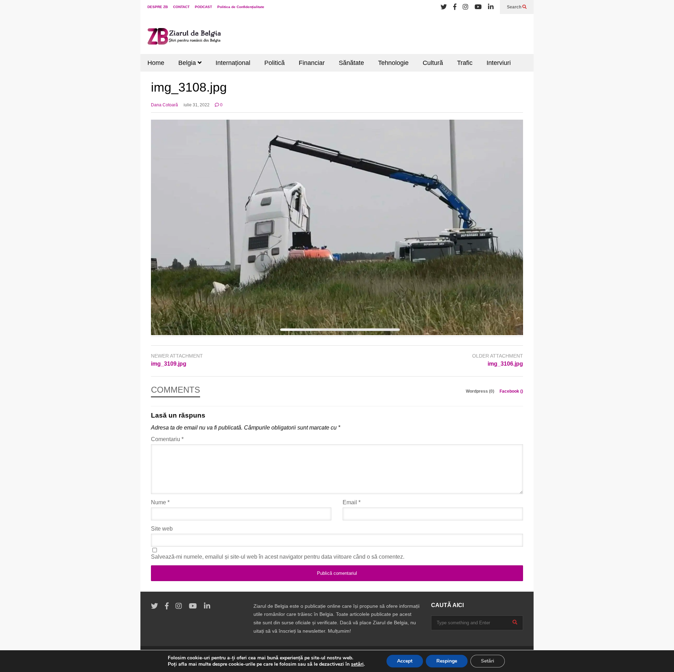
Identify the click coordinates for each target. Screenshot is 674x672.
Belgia (188, 62)
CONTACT (181, 7)
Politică (274, 62)
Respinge (446, 661)
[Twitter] (444, 7)
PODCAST (203, 7)
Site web (162, 529)
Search (514, 7)
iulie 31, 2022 (197, 104)
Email (352, 502)
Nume (160, 502)
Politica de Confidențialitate (240, 7)
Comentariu (167, 439)
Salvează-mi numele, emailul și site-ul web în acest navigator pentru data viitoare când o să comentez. (277, 557)
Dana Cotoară (164, 104)
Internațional (233, 62)
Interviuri (499, 62)
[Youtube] (478, 7)
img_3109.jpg (168, 364)
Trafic (465, 62)
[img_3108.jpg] (337, 333)
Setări (487, 661)
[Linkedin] (491, 7)
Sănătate (351, 62)
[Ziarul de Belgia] (184, 37)
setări (357, 664)
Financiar (312, 62)
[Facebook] (454, 7)
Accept (404, 661)
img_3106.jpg (505, 364)
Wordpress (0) (480, 391)
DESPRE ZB (157, 7)
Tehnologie (393, 62)
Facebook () (511, 391)
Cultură (433, 62)
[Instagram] (465, 7)
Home (155, 62)
